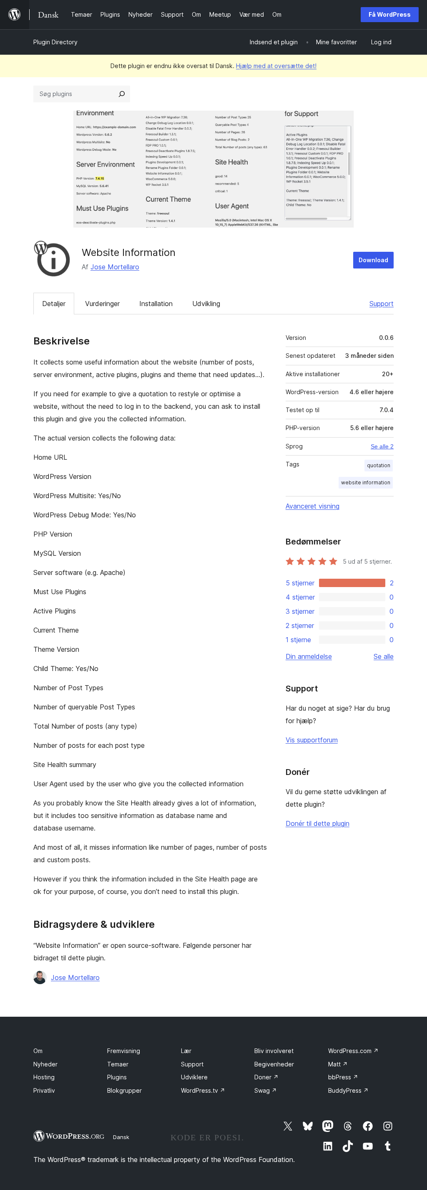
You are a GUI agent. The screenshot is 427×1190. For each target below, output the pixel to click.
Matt (338, 1064)
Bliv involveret (274, 1050)
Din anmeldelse (309, 656)
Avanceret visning (312, 506)
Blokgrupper (124, 1090)
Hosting (44, 1077)
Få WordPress (390, 14)
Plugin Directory (55, 42)
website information (365, 482)
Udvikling (206, 303)
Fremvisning (123, 1050)
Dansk (121, 1137)
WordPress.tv (203, 1090)
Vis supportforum (312, 740)
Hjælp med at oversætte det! (276, 65)
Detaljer (53, 303)
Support (381, 303)
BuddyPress (348, 1090)
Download (373, 259)
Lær (186, 1050)
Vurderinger (102, 303)
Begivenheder (274, 1064)
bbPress (343, 1077)
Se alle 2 (382, 446)
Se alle (384, 656)
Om (38, 1050)
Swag (265, 1090)
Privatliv (44, 1090)
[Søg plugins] (121, 94)
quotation (378, 465)
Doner (266, 1077)
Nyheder (45, 1064)
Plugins (117, 1077)
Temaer (117, 1064)
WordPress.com (353, 1050)
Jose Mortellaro (114, 267)
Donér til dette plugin (317, 823)
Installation (156, 303)
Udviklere (194, 1077)
